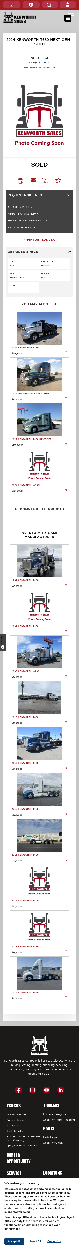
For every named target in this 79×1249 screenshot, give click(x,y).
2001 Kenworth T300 (25, 626)
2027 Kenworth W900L (26, 485)
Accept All (14, 1241)
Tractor (45, 62)
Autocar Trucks (15, 1120)
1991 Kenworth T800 (25, 580)
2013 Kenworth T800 (25, 717)
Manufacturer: (47, 261)
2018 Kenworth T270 (25, 946)
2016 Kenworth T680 (25, 855)
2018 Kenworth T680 (25, 992)
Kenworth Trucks (16, 1114)
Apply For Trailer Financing (59, 1119)
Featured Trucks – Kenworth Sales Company (23, 1138)
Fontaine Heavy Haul (55, 1114)
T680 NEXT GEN (17, 277)
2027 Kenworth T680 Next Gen (32, 439)
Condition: (45, 273)
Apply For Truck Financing (22, 1145)
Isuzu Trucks (14, 1125)
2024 (12, 265)
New (43, 277)
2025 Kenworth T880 (25, 347)
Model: (13, 273)
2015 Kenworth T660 (25, 763)
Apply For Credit (53, 1142)
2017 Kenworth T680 (25, 900)
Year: (12, 261)
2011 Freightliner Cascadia (31, 393)
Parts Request (51, 1137)
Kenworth (45, 265)
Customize (54, 1241)
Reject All (35, 1241)
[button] (11, 4)
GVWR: (13, 285)
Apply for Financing (39, 240)
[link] (21, 181)
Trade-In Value (15, 1131)
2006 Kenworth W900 (25, 671)
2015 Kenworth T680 (25, 809)
